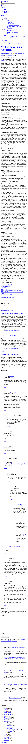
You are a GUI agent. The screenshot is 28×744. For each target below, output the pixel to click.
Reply (5, 387)
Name (3, 628)
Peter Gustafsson (5, 53)
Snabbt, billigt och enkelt (15, 698)
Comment (3, 615)
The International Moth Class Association (11, 290)
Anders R (20, 504)
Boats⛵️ (6, 708)
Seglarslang (10, 37)
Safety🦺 (6, 735)
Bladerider (3, 287)
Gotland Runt (10, 23)
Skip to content (4, 1)
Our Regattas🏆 (8, 721)
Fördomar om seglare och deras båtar (16, 36)
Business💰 (7, 709)
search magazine (9, 55)
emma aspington (18, 53)
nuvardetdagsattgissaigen (10, 300)
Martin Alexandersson (14, 546)
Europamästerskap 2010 (6, 294)
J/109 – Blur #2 (10, 33)
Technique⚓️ (7, 737)
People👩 (11, 53)
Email (2, 631)
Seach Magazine (5, 60)
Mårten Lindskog (8, 670)
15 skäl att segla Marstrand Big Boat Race (12, 313)
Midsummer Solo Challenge (14, 26)
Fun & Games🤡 (8, 712)
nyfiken (2, 55)
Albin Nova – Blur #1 (12, 32)
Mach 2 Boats (4, 289)
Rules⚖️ (6, 734)
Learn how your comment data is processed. (13, 640)
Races (5, 19)
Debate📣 (6, 711)
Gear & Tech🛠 (7, 714)
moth (24, 53)
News (2, 332)
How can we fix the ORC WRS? (17, 658)
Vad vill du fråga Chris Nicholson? (10, 354)
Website (3, 633)
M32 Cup (9, 728)
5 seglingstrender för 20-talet (8, 336)
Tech (5, 29)
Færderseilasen (10, 22)
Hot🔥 (5, 716)
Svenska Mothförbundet (6, 285)
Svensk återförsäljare (6, 286)
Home (5, 18)
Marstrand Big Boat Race (13, 25)
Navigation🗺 (7, 718)
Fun (5, 35)
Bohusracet (9, 21)
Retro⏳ (6, 732)
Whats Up (6, 740)
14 (14, 55)
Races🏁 (6, 724)
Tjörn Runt (9, 28)
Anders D (11, 376)
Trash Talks (6, 738)
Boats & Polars (10, 30)
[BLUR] (3, 7)
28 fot (2, 300)
